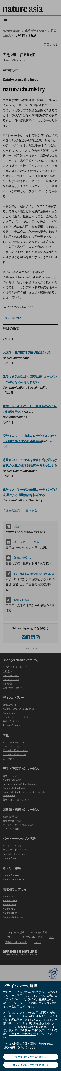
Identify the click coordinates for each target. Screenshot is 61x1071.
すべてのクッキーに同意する (30, 1056)
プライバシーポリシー (22, 1033)
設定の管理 (9, 1047)
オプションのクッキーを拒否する (31, 1064)
